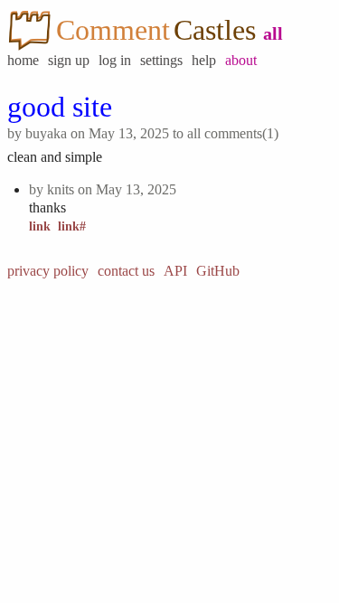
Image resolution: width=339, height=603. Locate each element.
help (204, 60)
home (23, 60)
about (241, 60)
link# (72, 226)
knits (60, 189)
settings (161, 60)
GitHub (218, 270)
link (40, 226)
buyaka (46, 133)
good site (59, 106)
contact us (126, 270)
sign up (68, 60)
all (273, 33)
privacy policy (48, 270)
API (175, 270)
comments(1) (241, 133)
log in (115, 60)
